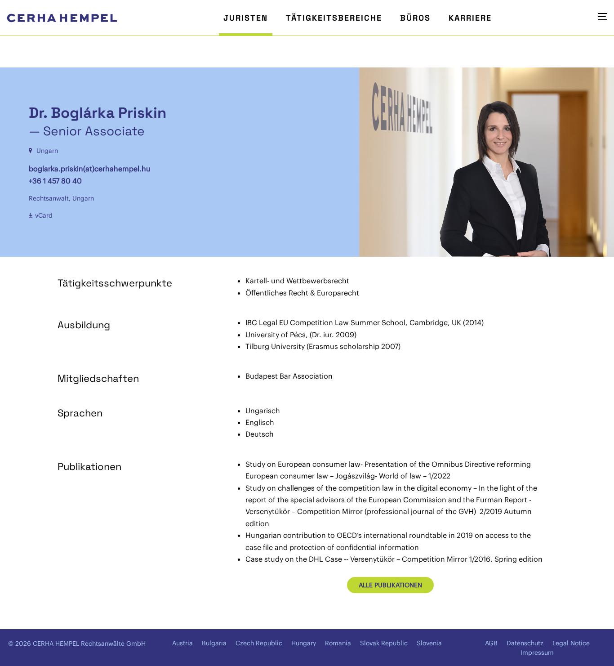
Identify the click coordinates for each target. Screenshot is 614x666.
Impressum (537, 652)
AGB (491, 643)
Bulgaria (214, 643)
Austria (182, 643)
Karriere (470, 18)
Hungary (303, 643)
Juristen (245, 18)
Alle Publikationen (390, 585)
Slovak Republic (384, 643)
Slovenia (429, 643)
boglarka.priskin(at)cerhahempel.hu (90, 168)
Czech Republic (259, 643)
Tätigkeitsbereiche (334, 18)
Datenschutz (525, 643)
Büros (415, 18)
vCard (44, 215)
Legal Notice (571, 643)
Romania (338, 643)
